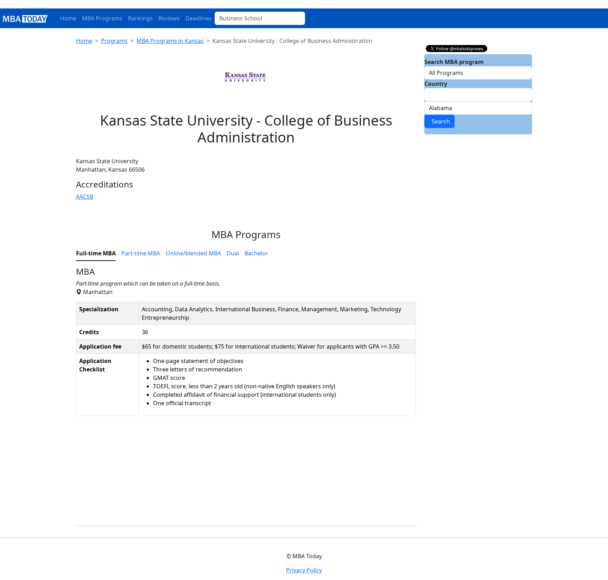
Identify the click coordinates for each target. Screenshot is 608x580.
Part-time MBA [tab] (140, 253)
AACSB (84, 196)
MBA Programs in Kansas (170, 41)
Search (439, 121)
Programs (114, 41)
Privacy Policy (304, 570)
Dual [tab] (233, 253)
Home (68, 18)
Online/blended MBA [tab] (193, 253)
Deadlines (198, 18)
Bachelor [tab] (256, 253)
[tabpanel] (246, 397)
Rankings (140, 18)
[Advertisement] (246, 471)
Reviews (169, 18)
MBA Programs (102, 18)
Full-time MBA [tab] (96, 253)
